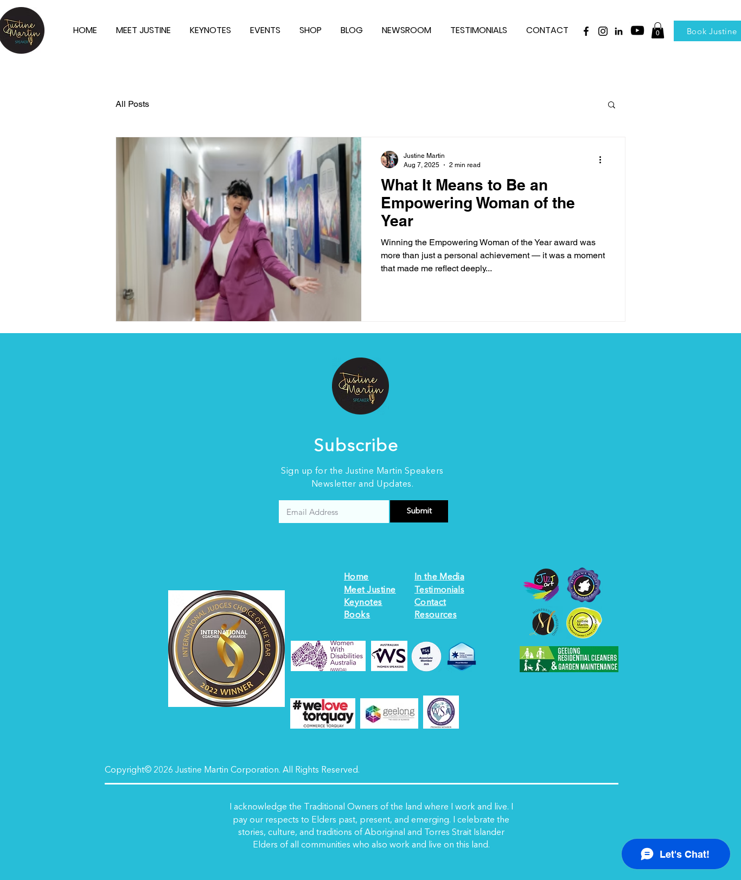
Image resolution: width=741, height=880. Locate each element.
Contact (430, 602)
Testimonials (439, 590)
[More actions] (603, 159)
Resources (435, 615)
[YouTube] (637, 30)
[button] (658, 30)
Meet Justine (370, 590)
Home (356, 577)
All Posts (132, 104)
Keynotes (363, 602)
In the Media (439, 577)
